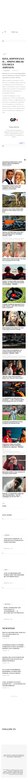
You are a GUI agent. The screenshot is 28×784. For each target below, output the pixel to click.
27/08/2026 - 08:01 (5, 675)
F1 (4, 54)
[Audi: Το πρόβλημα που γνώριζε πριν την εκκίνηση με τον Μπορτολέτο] (14, 561)
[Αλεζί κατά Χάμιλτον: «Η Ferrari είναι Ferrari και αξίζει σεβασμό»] (14, 527)
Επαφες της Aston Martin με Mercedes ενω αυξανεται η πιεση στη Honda (13, 659)
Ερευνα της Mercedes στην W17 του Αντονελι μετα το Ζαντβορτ (14, 634)
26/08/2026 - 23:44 (6, 687)
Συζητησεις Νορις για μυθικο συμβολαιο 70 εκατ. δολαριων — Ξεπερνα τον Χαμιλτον (13, 646)
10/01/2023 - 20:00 (15, 70)
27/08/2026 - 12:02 (5, 650)
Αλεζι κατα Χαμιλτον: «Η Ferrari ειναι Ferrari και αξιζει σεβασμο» (13, 540)
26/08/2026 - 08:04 (8, 583)
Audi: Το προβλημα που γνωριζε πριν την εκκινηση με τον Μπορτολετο (14, 575)
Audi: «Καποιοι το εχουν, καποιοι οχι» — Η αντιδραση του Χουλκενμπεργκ (14, 683)
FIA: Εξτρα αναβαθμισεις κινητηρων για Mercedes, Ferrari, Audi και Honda (11, 671)
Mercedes (7, 604)
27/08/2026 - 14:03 (5, 638)
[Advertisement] (14, 15)
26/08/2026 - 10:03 (8, 548)
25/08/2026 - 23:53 (8, 619)
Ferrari (7, 535)
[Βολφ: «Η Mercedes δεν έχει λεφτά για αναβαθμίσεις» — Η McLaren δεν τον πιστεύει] (14, 596)
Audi (6, 569)
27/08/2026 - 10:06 (5, 663)
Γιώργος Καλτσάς (7, 70)
